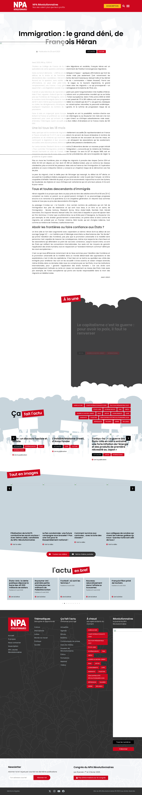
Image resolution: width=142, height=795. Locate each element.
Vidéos (63, 665)
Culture (101, 51)
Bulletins (64, 638)
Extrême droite (110, 409)
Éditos (81, 350)
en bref (81, 570)
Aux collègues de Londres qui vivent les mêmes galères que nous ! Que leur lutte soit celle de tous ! (118, 536)
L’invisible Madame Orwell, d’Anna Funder (68, 440)
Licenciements (117, 413)
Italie (41, 446)
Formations (65, 658)
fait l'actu (33, 413)
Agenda (64, 631)
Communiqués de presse (70, 641)
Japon (106, 413)
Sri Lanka (126, 421)
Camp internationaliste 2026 (96, 405)
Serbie (117, 421)
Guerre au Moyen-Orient (95, 350)
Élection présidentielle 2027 (119, 405)
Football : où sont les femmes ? (44, 581)
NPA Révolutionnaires (45, 4)
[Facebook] (63, 791)
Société (37, 645)
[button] (123, 6)
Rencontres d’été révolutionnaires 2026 (115, 417)
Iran (99, 413)
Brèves (63, 634)
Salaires (108, 421)
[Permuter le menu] (128, 6)
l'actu (61, 570)
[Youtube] (59, 791)
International (113, 350)
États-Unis (97, 409)
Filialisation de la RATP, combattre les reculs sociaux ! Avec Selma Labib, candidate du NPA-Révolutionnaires (22, 536)
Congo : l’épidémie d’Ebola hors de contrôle (121, 583)
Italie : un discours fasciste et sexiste (29, 440)
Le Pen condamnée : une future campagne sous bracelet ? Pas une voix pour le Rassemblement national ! (55, 536)
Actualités (91, 51)
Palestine (94, 417)
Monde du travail (41, 638)
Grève (127, 409)
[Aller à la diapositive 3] (66, 603)
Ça (16, 413)
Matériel (64, 661)
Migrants (83, 417)
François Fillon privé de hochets (95, 581)
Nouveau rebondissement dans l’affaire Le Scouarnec (68, 584)
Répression (98, 421)
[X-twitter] (50, 791)
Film (120, 409)
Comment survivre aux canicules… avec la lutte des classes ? (85, 535)
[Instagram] (54, 791)
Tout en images (23, 474)
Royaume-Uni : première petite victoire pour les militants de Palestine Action (17, 585)
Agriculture (78, 405)
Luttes (36, 634)
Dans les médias (67, 645)
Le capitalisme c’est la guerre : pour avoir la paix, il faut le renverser (105, 339)
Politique (37, 641)
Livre (127, 413)
